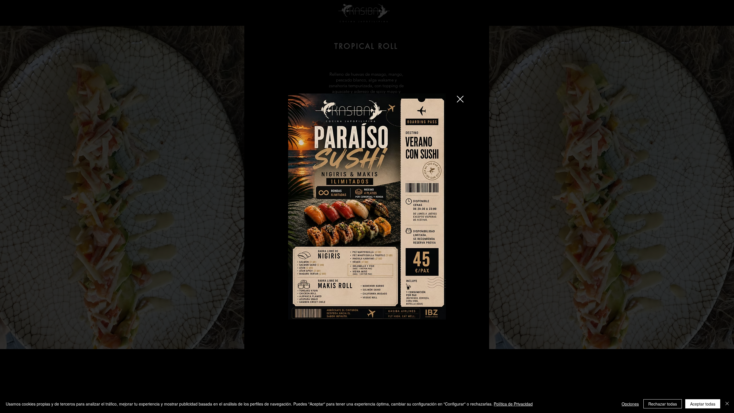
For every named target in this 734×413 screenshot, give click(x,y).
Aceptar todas (702, 404)
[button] (460, 99)
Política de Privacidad (513, 404)
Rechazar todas (662, 404)
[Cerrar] (727, 403)
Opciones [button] (630, 404)
